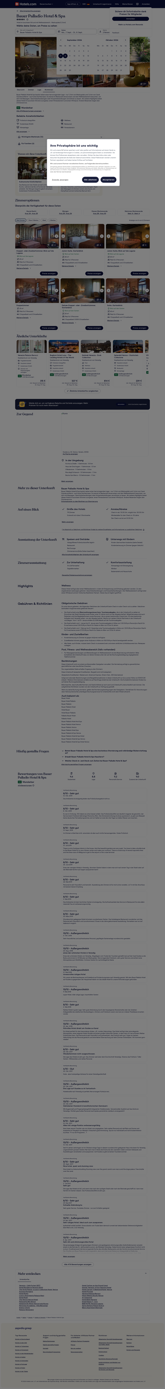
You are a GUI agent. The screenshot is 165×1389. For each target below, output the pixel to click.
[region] (83, 162)
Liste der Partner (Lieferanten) (60, 172)
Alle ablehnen (90, 180)
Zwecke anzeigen (60, 180)
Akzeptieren (108, 180)
